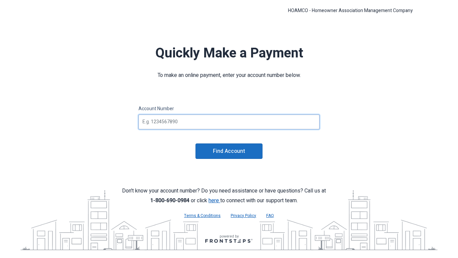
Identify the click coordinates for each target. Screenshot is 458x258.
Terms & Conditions (202, 216)
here (214, 201)
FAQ (270, 216)
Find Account (229, 151)
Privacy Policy (243, 216)
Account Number (156, 108)
